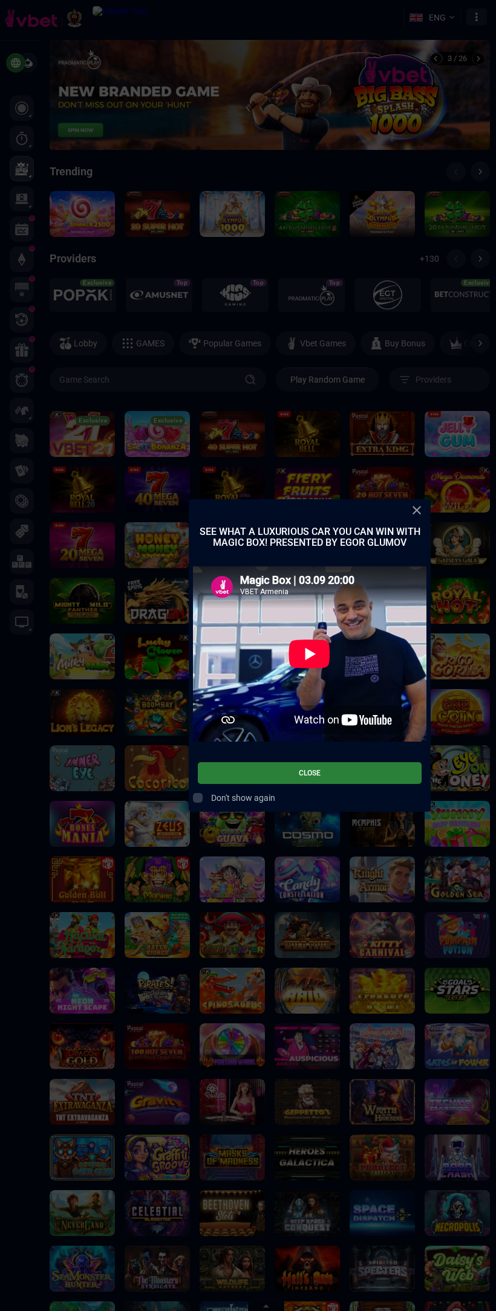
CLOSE (310, 773)
